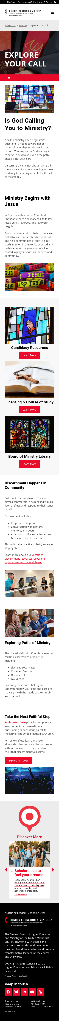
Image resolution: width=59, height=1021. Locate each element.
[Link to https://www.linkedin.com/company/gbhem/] (24, 992)
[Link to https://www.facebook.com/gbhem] (8, 992)
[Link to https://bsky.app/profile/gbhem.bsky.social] (16, 992)
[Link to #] (55, 2)
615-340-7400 (11, 1011)
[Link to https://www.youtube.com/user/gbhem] (32, 992)
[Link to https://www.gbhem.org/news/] (40, 992)
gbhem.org (10, 25)
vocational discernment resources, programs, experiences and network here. (25, 558)
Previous (6, 870)
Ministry (23, 25)
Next (53, 870)
